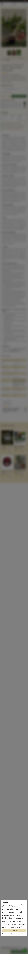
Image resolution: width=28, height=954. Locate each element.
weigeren (10, 926)
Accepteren (14, 930)
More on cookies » (7, 933)
